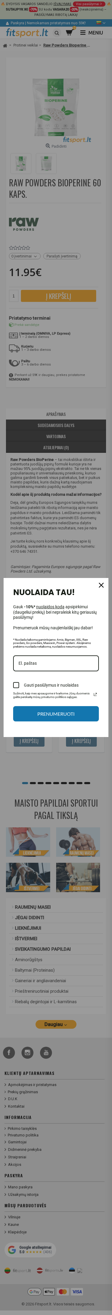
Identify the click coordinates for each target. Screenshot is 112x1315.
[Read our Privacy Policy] (95, 694)
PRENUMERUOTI (56, 714)
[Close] (101, 585)
